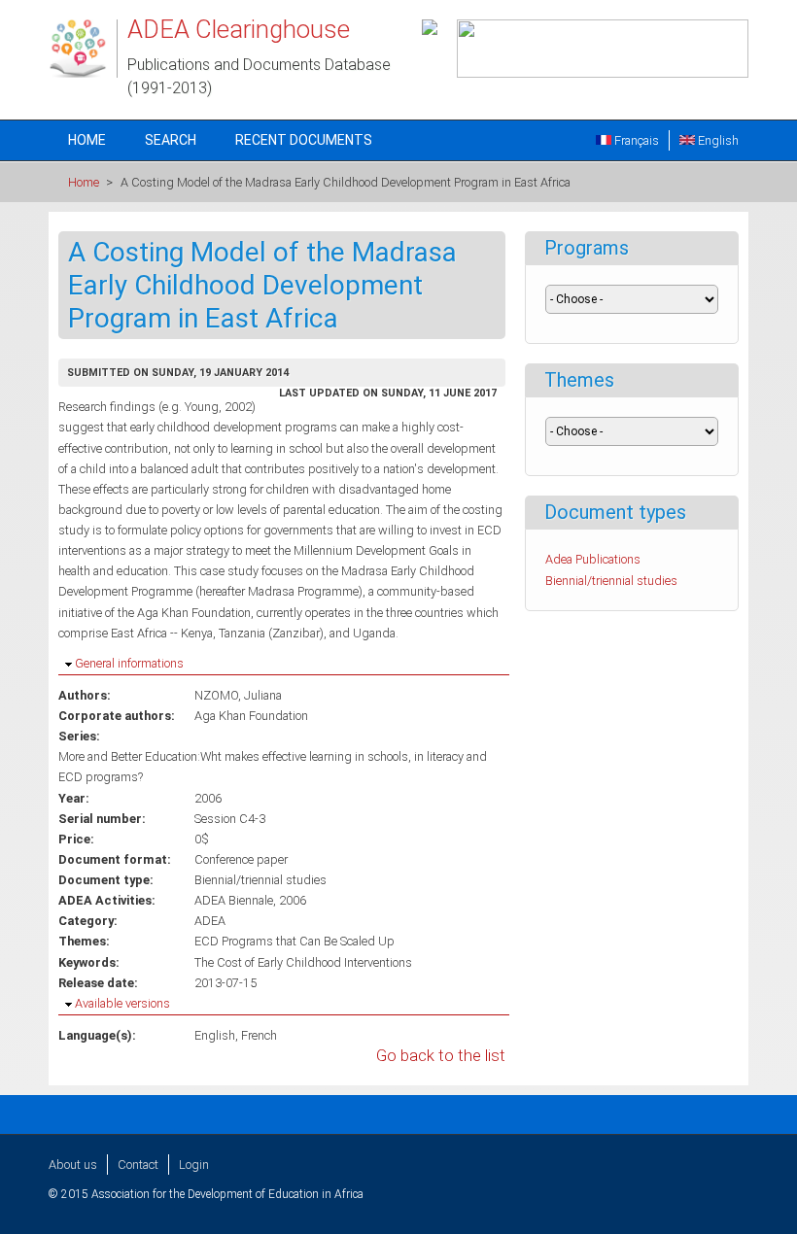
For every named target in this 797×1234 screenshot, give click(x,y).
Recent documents (303, 140)
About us (73, 1164)
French (259, 1035)
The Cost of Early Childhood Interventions (303, 962)
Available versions (122, 1003)
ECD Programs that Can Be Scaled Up (294, 941)
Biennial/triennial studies (260, 880)
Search (170, 140)
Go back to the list (440, 1055)
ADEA (209, 920)
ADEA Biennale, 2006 (250, 900)
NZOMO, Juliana (238, 695)
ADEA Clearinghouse (238, 29)
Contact (138, 1164)
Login (194, 1164)
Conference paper (241, 859)
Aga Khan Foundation (251, 715)
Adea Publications (593, 559)
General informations (129, 663)
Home (87, 140)
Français (635, 140)
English (717, 140)
